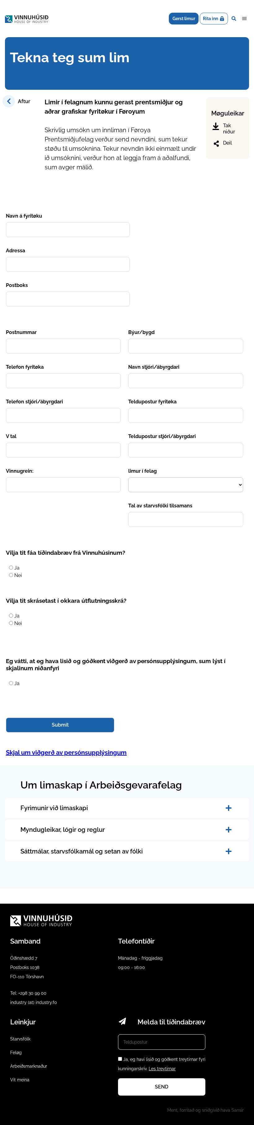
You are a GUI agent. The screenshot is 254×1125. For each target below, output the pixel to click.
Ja (17, 568)
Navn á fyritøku (24, 216)
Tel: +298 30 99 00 (28, 993)
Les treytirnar (162, 1068)
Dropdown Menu (244, 18)
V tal (11, 436)
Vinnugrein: (19, 471)
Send (161, 1087)
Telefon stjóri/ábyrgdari (34, 402)
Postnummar (21, 332)
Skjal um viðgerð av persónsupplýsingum (66, 752)
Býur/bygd (141, 332)
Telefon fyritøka (25, 367)
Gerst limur (184, 18)
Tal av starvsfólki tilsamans (160, 506)
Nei (18, 575)
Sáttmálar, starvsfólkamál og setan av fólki (81, 851)
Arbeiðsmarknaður (28, 1066)
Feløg (16, 1052)
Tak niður (229, 129)
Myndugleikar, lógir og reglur (62, 829)
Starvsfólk (20, 1038)
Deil (227, 143)
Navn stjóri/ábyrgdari (153, 367)
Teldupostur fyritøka (152, 402)
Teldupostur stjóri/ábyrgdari (162, 436)
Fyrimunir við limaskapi (54, 808)
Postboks (17, 285)
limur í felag (142, 471)
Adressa (15, 251)
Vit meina (19, 1079)
